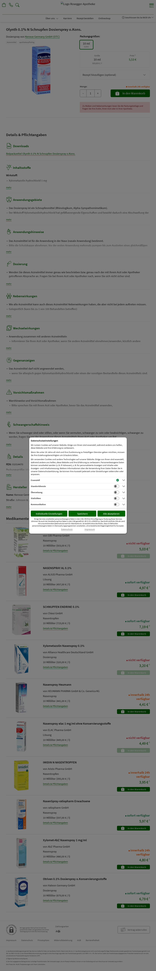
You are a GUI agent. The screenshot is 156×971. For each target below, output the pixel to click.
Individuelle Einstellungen (49, 513)
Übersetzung (36, 492)
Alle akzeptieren (111, 513)
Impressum (90, 529)
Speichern (82, 513)
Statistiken (36, 498)
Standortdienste (38, 486)
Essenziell (35, 480)
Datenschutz (67, 529)
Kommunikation (38, 504)
